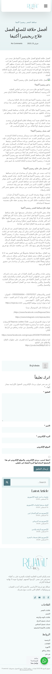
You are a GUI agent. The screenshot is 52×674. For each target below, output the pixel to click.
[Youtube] (39, 597)
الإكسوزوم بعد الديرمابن (40, 521)
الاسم (47, 425)
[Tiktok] (35, 597)
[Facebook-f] (48, 597)
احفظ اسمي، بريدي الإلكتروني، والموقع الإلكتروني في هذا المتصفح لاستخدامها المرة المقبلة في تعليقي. (27, 461)
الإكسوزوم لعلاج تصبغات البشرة (37, 537)
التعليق (46, 392)
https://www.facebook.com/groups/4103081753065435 (26, 335)
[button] (46, 6)
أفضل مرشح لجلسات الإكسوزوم (37, 505)
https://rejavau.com (13, 303)
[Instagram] (44, 597)
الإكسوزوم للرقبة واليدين (40, 529)
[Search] (7, 482)
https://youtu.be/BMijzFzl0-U (37, 345)
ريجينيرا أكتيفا (20, 22)
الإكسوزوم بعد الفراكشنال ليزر (38, 513)
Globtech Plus (27, 670)
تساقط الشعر (32, 22)
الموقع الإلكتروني (43, 447)
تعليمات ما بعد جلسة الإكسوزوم (37, 497)
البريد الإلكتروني (43, 436)
